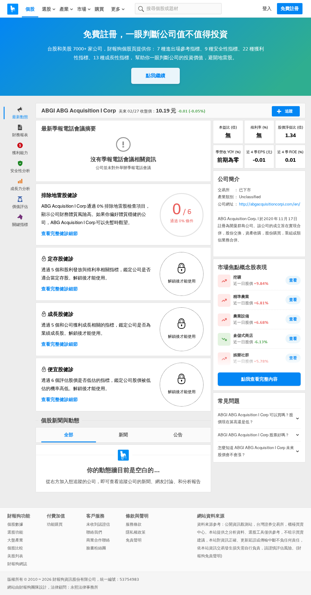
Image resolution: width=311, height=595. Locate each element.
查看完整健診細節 (59, 233)
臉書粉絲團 (96, 548)
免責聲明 (134, 540)
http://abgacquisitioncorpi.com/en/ (269, 204)
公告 (178, 435)
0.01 (290, 160)
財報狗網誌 (17, 564)
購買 (99, 9)
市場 (81, 9)
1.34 (290, 135)
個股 (30, 9)
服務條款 (134, 524)
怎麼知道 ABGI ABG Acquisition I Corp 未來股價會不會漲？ (256, 451)
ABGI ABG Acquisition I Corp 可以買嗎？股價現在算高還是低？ (255, 418)
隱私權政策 (135, 532)
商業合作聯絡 (98, 540)
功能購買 (55, 524)
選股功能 (15, 532)
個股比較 (15, 548)
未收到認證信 (98, 524)
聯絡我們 (94, 532)
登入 (267, 8)
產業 (64, 9)
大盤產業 (15, 540)
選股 (46, 9)
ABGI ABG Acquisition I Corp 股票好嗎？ (253, 435)
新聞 (123, 435)
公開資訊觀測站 (238, 524)
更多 (115, 9)
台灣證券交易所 (270, 524)
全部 (68, 435)
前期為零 (228, 160)
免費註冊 (290, 8)
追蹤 (289, 111)
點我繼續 (155, 75)
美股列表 (15, 556)
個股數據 (15, 524)
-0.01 (259, 160)
